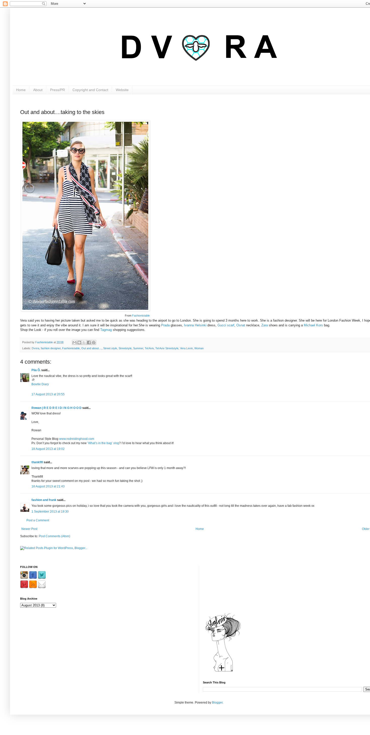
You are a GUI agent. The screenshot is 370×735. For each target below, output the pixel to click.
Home (21, 90)
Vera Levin (186, 348)
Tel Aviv (149, 348)
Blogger (217, 702)
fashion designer (51, 348)
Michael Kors (313, 325)
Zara (264, 325)
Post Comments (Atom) (54, 536)
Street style (110, 348)
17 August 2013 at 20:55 (48, 394)
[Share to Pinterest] (93, 342)
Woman (199, 348)
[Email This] (74, 342)
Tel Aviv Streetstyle (166, 348)
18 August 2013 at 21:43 (48, 486)
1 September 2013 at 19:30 (50, 511)
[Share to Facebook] (88, 342)
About (38, 90)
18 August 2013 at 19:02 (48, 449)
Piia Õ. (36, 370)
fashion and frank (43, 500)
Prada (165, 325)
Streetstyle (125, 348)
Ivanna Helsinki (195, 325)
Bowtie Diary (40, 384)
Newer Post (29, 529)
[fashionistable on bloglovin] (223, 671)
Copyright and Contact (90, 90)
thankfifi (37, 462)
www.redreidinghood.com (76, 439)
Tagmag (106, 330)
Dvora (35, 348)
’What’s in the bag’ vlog (103, 443)
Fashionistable (141, 315)
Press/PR (57, 90)
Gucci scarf (225, 325)
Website (122, 90)
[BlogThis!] (79, 342)
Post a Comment (37, 520)
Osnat (240, 325)
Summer (138, 348)
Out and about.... (91, 348)
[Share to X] (84, 342)
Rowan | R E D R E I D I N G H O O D (56, 408)
